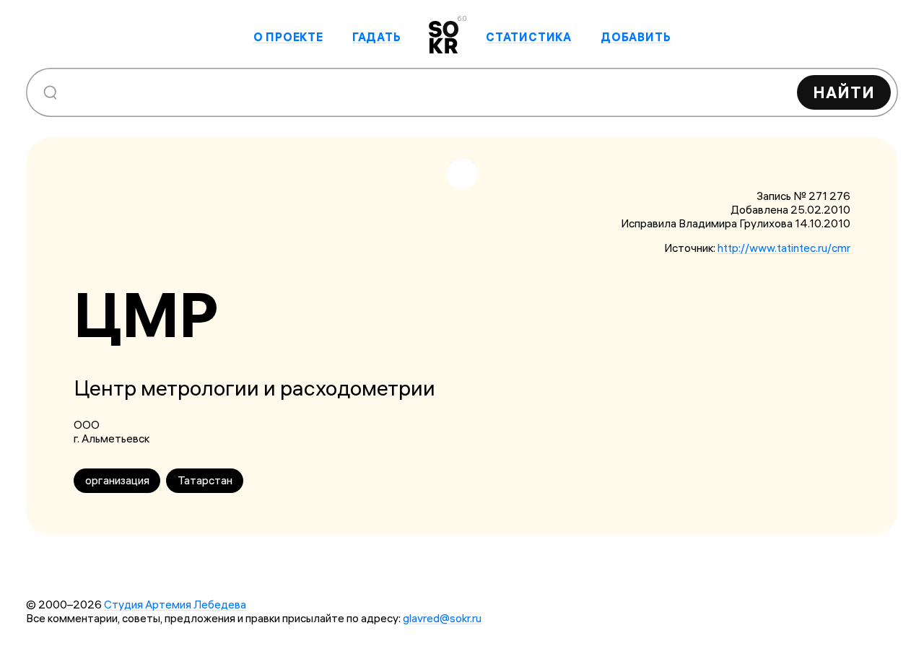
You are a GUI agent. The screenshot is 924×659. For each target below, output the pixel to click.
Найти (844, 92)
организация (117, 480)
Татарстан (205, 480)
